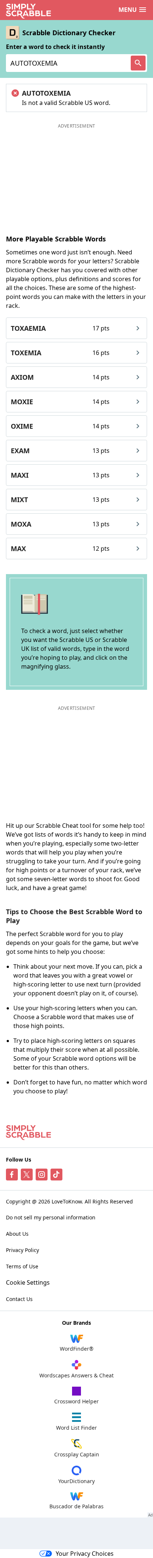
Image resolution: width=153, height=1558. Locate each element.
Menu (127, 10)
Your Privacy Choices (85, 1553)
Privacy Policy (22, 1250)
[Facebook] (12, 1174)
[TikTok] (56, 1174)
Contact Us (19, 1298)
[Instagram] (42, 1174)
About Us (17, 1233)
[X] (27, 1174)
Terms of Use (22, 1266)
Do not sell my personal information (50, 1217)
